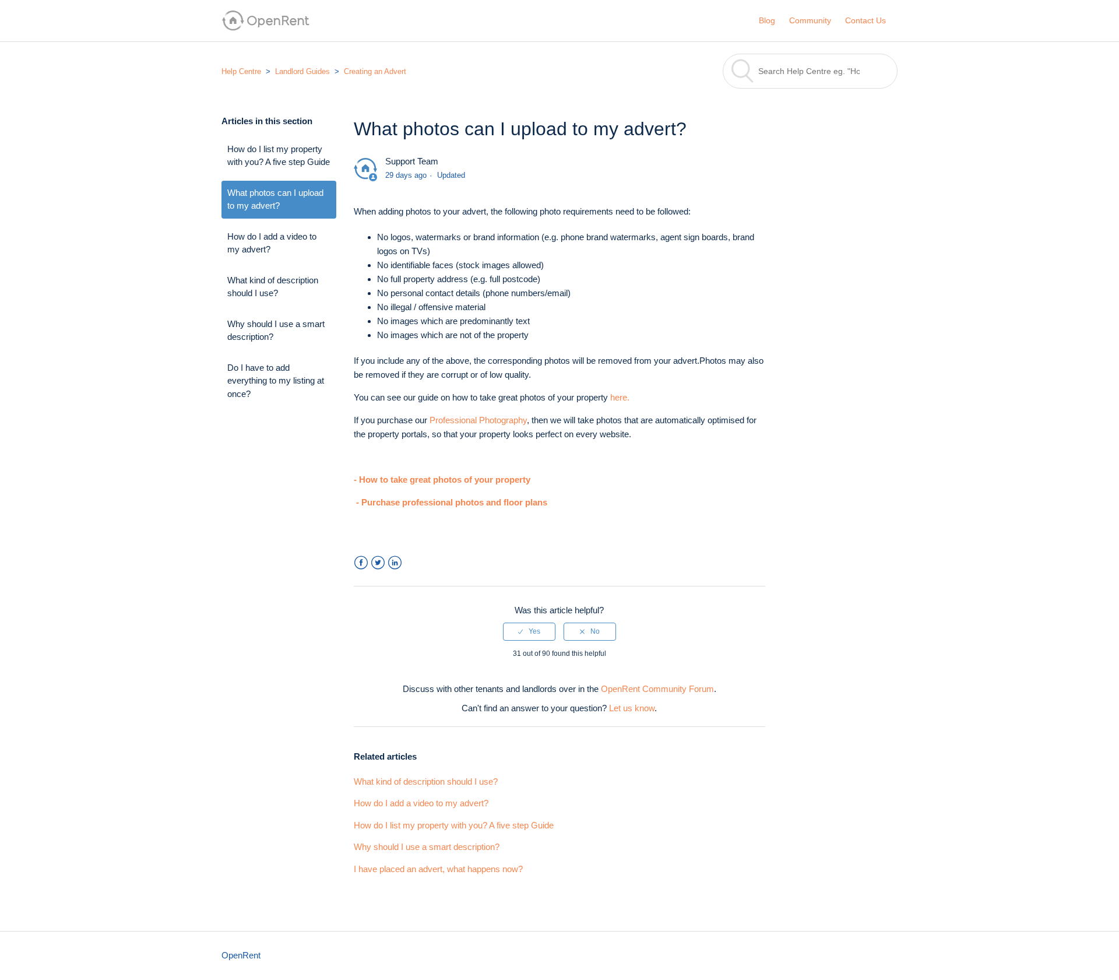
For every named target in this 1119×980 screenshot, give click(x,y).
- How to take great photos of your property (442, 479)
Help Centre (241, 71)
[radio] (529, 631)
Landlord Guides (302, 71)
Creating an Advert (375, 71)
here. (619, 397)
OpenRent (241, 955)
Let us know (631, 708)
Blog (767, 20)
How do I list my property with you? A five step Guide (278, 155)
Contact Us (865, 20)
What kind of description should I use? (272, 286)
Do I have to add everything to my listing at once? (275, 381)
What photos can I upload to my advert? (275, 199)
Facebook (361, 563)
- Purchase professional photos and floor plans (451, 502)
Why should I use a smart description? (276, 330)
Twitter (378, 563)
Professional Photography (478, 420)
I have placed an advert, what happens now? (438, 869)
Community (810, 20)
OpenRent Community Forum (657, 689)
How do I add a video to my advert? (271, 243)
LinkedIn (395, 563)
